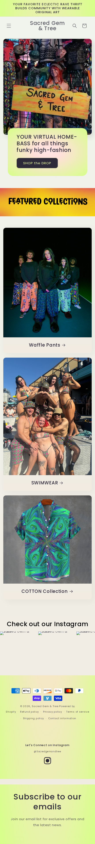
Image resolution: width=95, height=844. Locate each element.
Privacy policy (52, 711)
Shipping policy (33, 718)
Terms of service (77, 711)
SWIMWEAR (44, 483)
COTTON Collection (44, 591)
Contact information (62, 718)
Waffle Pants (44, 345)
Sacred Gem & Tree (45, 706)
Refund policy (29, 711)
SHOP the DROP (37, 163)
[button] (9, 26)
